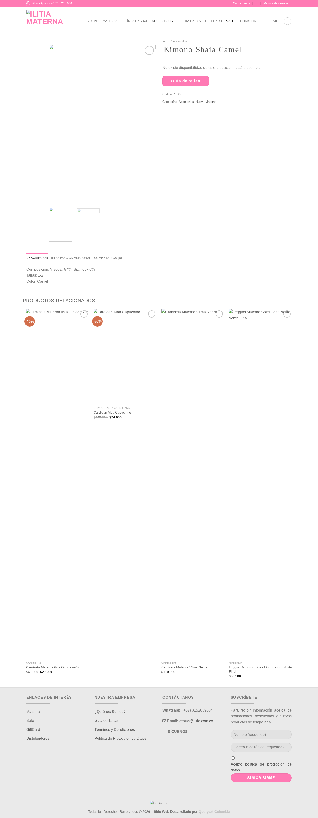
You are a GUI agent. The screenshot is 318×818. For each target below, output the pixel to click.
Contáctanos (241, 3)
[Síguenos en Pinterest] (186, 744)
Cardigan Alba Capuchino (112, 412)
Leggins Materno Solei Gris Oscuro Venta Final (260, 669)
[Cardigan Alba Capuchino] (125, 356)
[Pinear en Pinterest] (201, 113)
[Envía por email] (190, 113)
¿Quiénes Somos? (110, 712)
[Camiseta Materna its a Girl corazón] (57, 484)
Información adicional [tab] (71, 258)
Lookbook (247, 21)
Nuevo (92, 21)
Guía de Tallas (106, 720)
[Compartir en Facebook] (168, 113)
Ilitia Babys (191, 21)
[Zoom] (55, 198)
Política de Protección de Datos (120, 738)
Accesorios (162, 21)
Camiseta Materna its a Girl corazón (52, 667)
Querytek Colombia (214, 812)
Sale (230, 21)
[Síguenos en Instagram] (178, 744)
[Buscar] (287, 21)
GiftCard (33, 730)
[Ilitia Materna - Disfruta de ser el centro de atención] (50, 21)
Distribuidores (37, 738)
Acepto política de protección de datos (261, 767)
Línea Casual (136, 21)
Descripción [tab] (37, 258)
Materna (110, 21)
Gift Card (213, 21)
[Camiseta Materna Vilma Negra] (192, 484)
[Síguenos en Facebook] (169, 744)
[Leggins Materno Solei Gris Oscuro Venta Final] (260, 484)
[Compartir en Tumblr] (212, 113)
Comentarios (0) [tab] (108, 258)
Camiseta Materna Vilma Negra (184, 667)
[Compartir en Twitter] (179, 113)
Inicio (165, 41)
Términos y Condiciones (115, 730)
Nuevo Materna (206, 101)
